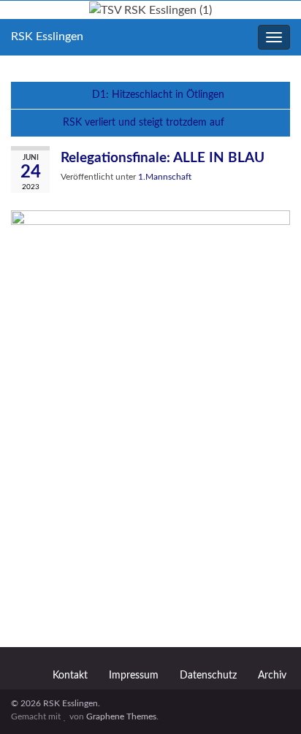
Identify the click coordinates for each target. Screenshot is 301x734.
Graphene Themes (121, 716)
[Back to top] (268, 701)
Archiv (272, 675)
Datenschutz (208, 675)
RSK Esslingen (47, 36)
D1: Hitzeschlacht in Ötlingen (158, 95)
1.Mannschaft (164, 176)
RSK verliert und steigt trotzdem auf (143, 123)
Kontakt (70, 675)
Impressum (134, 675)
